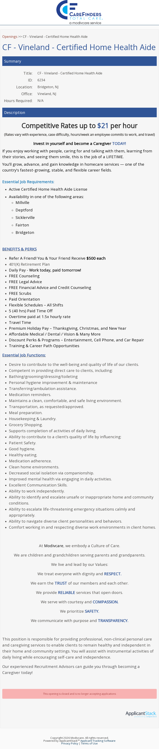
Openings (9, 36)
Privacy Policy (69, 743)
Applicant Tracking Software (98, 741)
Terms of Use (89, 743)
